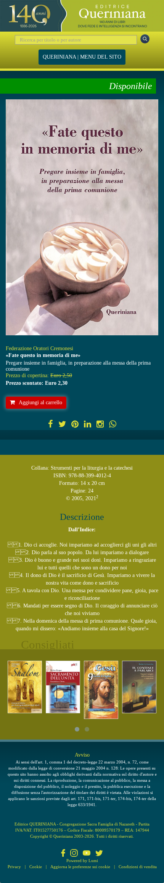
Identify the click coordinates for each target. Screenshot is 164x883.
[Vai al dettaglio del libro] (25, 687)
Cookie (35, 866)
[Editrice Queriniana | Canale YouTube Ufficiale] (86, 853)
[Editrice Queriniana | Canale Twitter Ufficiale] (99, 853)
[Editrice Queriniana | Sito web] (82, 16)
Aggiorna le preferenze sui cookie (80, 866)
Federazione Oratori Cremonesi (39, 348)
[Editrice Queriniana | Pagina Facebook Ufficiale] (63, 853)
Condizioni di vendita (138, 866)
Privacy (14, 866)
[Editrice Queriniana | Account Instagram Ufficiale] (74, 853)
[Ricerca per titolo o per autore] (145, 38)
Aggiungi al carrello (40, 402)
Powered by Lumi (82, 860)
